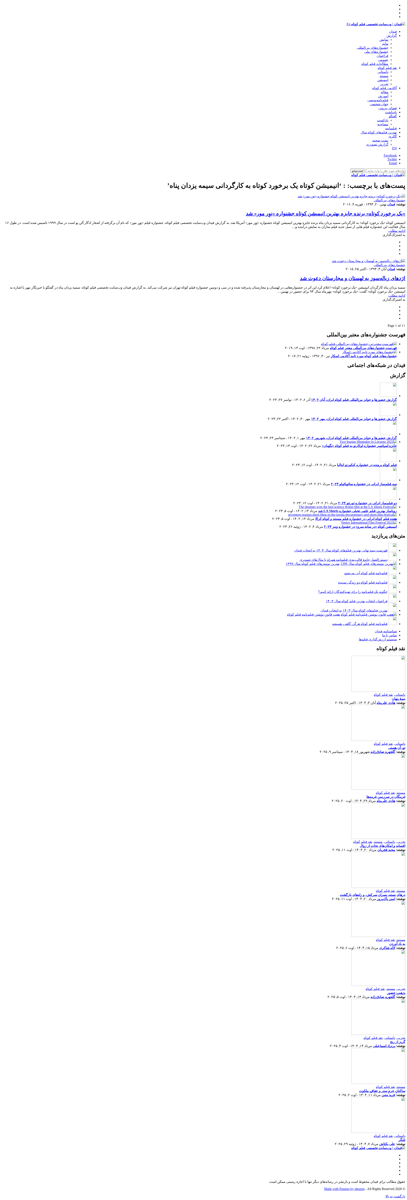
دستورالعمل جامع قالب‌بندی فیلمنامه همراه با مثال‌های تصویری (343, 559)
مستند (384, 76)
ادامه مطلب (396, 231)
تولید (385, 43)
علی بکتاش (387, 1144)
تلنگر (402, 1140)
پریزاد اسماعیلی (384, 1046)
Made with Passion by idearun (344, 1189)
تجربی (384, 84)
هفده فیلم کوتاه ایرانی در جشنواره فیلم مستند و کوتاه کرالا (356, 519)
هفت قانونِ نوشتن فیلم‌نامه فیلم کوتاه (313, 614)
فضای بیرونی (387, 108)
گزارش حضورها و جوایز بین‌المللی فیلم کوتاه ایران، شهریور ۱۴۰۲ (351, 438)
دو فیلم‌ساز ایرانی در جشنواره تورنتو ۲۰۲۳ (367, 503)
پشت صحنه (380, 140)
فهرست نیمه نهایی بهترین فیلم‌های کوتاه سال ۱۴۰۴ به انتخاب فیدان (340, 550)
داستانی (383, 72)
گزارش (391, 35)
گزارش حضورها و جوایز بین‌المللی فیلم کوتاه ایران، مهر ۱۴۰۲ (354, 419)
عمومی (383, 60)
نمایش (383, 39)
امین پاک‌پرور (386, 899)
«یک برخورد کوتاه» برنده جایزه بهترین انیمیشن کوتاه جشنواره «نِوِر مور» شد (325, 213)
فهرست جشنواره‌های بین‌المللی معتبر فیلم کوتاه (363, 348)
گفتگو (393, 116)
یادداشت (391, 112)
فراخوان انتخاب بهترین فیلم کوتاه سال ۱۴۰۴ (356, 601)
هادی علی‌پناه (386, 703)
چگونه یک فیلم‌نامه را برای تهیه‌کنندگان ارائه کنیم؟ (352, 592)
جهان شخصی (379, 104)
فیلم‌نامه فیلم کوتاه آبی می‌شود (365, 573)
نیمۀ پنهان (398, 698)
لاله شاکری (387, 948)
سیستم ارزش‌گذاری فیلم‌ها (378, 639)
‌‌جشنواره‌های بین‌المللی (372, 47)
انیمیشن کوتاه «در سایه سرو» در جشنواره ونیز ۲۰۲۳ (360, 526)
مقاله (384, 92)
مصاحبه (382, 124)
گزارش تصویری (377, 144)
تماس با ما (389, 635)
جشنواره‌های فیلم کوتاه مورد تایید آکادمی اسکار (364, 356)
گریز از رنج (397, 1042)
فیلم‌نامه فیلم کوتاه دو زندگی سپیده (362, 582)
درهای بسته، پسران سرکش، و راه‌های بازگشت (372, 895)
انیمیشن (382, 80)
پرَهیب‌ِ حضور (396, 993)
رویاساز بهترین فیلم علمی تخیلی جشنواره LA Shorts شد (357, 511)
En (348, 24)
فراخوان (382, 56)
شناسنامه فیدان (386, 631)
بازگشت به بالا (395, 1196)
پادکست (382, 120)
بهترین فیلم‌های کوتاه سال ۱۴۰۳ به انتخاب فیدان (354, 610)
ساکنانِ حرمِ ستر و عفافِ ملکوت (382, 1091)
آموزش (383, 96)
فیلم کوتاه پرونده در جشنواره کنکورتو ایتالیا (367, 465)
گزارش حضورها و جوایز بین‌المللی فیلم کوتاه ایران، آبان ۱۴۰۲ (354, 399)
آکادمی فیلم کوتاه (384, 88)
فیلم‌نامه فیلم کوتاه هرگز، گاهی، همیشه (359, 624)
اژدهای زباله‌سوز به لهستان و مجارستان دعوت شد (352, 278)
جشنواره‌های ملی (376, 51)
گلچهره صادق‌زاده (383, 752)
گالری (392, 136)
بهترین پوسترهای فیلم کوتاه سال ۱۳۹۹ (313, 564)
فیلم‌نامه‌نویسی (377, 100)
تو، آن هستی (396, 747)
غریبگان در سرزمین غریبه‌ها (386, 797)
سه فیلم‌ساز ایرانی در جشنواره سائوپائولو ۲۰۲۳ (364, 484)
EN (394, 148)
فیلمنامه (391, 128)
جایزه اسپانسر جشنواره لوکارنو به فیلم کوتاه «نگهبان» (359, 446)
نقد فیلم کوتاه (387, 68)
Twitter (392, 159)
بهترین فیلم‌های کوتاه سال (379, 132)
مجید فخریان (386, 850)
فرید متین (388, 1095)
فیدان (393, 31)
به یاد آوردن (397, 944)
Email (393, 163)
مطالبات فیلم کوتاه (374, 64)
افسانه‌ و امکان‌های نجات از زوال (382, 846)
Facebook (390, 155)
